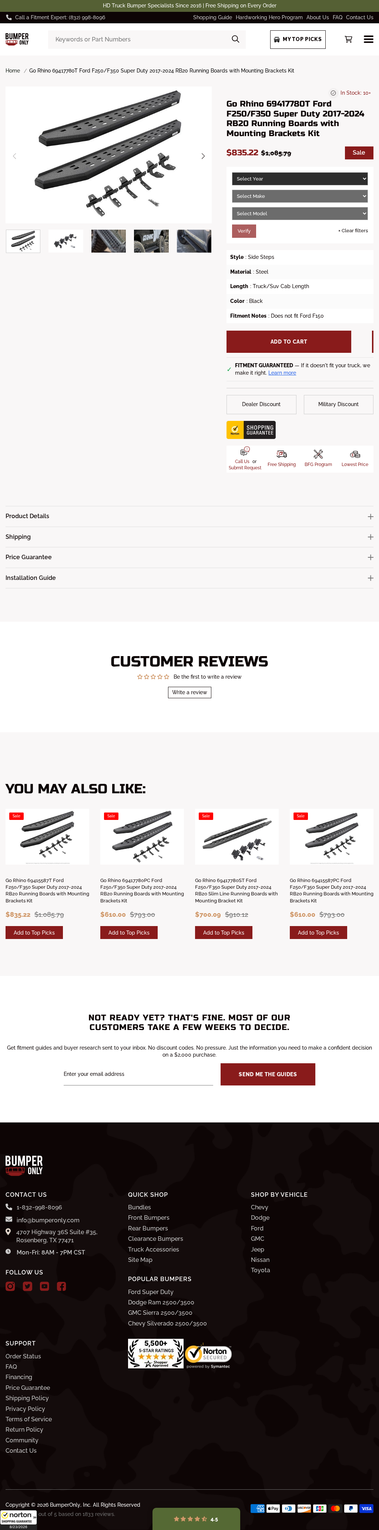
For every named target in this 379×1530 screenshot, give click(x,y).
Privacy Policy (25, 1408)
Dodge (260, 1217)
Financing (19, 1377)
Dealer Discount (261, 404)
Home (13, 71)
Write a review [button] (189, 692)
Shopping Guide (212, 17)
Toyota (260, 1270)
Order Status (23, 1356)
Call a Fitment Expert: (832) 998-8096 (60, 17)
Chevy (259, 1207)
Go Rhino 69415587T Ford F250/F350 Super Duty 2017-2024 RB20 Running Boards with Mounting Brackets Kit (47, 891)
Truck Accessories (153, 1249)
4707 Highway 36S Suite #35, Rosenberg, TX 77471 (56, 1236)
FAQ (337, 17)
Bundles (139, 1207)
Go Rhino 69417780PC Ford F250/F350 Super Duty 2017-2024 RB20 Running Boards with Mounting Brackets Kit (142, 891)
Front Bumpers (149, 1217)
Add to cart (289, 342)
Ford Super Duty (151, 1292)
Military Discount (338, 404)
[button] (18, 1520)
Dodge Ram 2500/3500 (161, 1302)
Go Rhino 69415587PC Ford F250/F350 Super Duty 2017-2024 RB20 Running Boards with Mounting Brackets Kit (331, 891)
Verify (244, 231)
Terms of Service (29, 1419)
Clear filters (353, 230)
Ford (257, 1228)
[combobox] (147, 39)
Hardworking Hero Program (269, 17)
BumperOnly (65, 1505)
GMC (257, 1238)
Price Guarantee (28, 1387)
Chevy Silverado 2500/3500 (167, 1323)
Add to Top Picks (34, 933)
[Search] (235, 39)
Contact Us (359, 17)
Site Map (140, 1259)
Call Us (242, 461)
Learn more (282, 373)
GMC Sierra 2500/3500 (160, 1312)
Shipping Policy (27, 1398)
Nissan (260, 1259)
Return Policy (24, 1429)
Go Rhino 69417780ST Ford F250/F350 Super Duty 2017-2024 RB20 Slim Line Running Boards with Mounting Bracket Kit (236, 891)
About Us (317, 17)
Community (22, 1440)
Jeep (257, 1249)
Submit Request (245, 467)
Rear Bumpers (148, 1228)
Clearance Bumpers (155, 1238)
